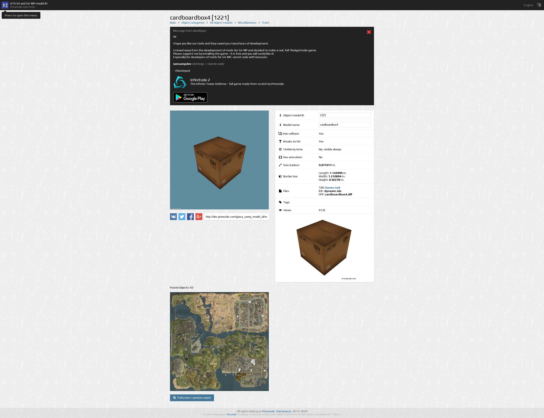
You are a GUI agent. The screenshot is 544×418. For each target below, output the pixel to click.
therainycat (283, 411)
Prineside (268, 411)
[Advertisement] (219, 253)
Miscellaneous (247, 22)
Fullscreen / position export (194, 397)
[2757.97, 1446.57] (263, 316)
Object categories (193, 22)
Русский (232, 414)
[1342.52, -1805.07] (241, 371)
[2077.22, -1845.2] (253, 371)
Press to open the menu (21, 15)
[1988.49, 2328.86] (252, 303)
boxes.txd (332, 187)
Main (173, 22)
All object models (221, 22)
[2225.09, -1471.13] (256, 365)
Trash (265, 22)
